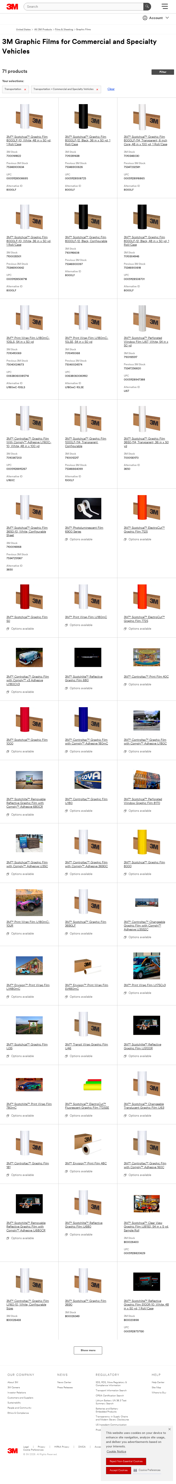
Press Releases (65, 1388)
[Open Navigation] (165, 7)
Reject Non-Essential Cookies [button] (126, 1461)
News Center (64, 1382)
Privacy (41, 1447)
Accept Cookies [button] (118, 1470)
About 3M (13, 1382)
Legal (26, 1447)
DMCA (82, 1447)
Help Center (158, 1382)
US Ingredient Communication (111, 1425)
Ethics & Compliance (18, 1413)
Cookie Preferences (33, 1450)
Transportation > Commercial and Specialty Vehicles (63, 89)
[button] (147, 1470)
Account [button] (156, 18)
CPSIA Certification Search (110, 1396)
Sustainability (14, 1403)
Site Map (156, 1388)
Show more (88, 1350)
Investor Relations (17, 1393)
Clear (111, 89)
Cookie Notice (116, 1451)
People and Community (20, 1408)
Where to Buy (159, 1393)
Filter (162, 72)
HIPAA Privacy (61, 1447)
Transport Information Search (111, 1391)
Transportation (13, 89)
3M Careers (14, 1388)
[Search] (147, 6)
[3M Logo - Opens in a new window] (12, 6)
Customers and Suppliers (20, 1398)
